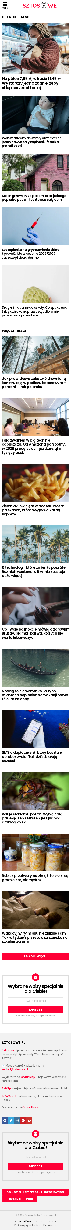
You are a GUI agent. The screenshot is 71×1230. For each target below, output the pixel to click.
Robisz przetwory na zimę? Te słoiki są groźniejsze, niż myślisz (35, 877)
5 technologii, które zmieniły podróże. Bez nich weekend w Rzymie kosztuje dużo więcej (34, 571)
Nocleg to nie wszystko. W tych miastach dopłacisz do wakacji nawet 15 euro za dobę (35, 695)
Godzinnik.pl (28, 1077)
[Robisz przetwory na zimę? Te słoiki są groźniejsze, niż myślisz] (35, 852)
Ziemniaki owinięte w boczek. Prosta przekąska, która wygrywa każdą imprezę (33, 510)
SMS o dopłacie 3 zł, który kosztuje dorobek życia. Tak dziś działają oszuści (32, 756)
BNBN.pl (6, 1088)
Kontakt (41, 1221)
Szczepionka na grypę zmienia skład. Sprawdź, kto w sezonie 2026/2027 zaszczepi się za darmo (31, 253)
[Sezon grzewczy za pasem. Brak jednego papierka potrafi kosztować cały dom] (35, 173)
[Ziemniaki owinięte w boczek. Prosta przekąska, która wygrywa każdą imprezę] (35, 483)
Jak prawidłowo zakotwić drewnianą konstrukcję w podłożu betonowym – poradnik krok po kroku (34, 382)
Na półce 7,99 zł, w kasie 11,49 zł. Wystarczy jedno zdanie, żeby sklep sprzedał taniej (31, 83)
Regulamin (50, 1225)
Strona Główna (23, 1221)
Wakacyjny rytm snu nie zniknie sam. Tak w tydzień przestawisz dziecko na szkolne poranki (35, 937)
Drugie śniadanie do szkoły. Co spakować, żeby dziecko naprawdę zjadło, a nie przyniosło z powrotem (35, 311)
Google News (30, 1107)
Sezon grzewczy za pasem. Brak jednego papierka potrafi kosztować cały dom (34, 198)
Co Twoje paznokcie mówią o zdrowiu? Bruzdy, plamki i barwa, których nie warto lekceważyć (35, 633)
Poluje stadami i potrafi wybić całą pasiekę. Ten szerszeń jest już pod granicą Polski (32, 818)
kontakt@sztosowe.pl (15, 1069)
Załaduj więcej (35, 956)
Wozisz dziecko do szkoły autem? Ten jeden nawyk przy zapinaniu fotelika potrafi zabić (31, 142)
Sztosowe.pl (9, 1050)
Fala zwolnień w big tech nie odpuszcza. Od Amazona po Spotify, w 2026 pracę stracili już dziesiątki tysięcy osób (34, 446)
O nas (53, 1221)
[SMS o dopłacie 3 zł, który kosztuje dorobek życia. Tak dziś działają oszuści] (35, 729)
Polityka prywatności (27, 1225)
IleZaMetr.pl (9, 1096)
